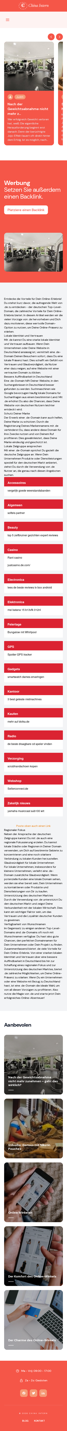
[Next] (59, 36)
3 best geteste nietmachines (25, 699)
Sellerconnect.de (18, 788)
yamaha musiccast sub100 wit (26, 811)
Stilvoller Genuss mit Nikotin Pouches (29, 1147)
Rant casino (15, 557)
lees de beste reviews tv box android (30, 587)
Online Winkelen (20, 1213)
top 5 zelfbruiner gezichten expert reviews (33, 535)
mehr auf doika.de (18, 721)
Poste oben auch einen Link (33, 826)
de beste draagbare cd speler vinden (30, 744)
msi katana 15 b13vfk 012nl (24, 610)
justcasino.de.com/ (19, 565)
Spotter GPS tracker (20, 654)
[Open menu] (7, 19)
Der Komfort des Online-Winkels (32, 1276)
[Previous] (51, 36)
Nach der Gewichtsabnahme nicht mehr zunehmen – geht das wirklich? (33, 1081)
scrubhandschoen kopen (23, 766)
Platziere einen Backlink (26, 210)
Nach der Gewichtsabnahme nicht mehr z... (28, 109)
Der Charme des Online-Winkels (32, 1340)
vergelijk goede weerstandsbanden (29, 490)
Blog (25, 1420)
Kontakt (39, 1420)
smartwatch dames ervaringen (26, 677)
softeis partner (16, 513)
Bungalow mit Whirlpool (22, 632)
